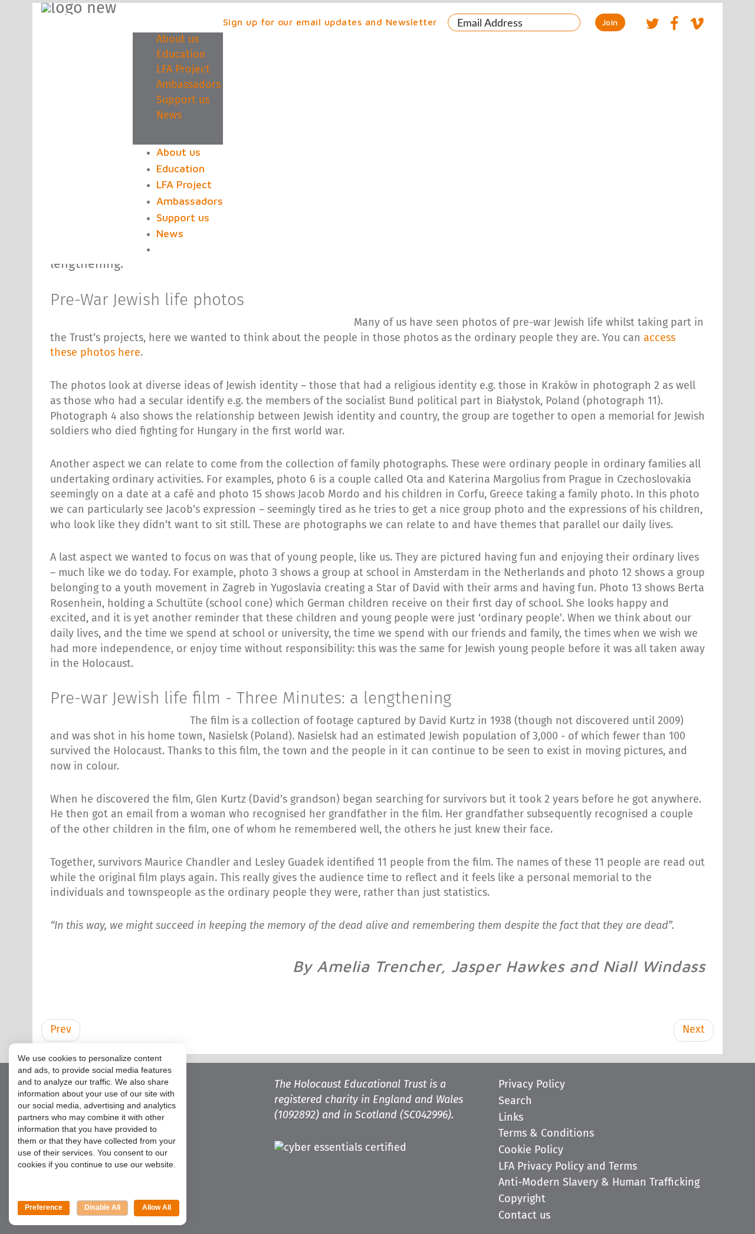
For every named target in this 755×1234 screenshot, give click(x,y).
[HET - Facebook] (674, 25)
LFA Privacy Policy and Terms (567, 1166)
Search (515, 1101)
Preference (44, 1207)
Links (510, 1117)
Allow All (156, 1207)
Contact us (524, 1215)
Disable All (102, 1207)
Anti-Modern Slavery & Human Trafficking (599, 1182)
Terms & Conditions (546, 1133)
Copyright (522, 1199)
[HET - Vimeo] (697, 25)
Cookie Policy (530, 1150)
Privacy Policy (531, 1084)
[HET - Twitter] (652, 25)
